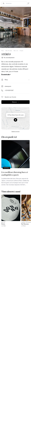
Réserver (14, 102)
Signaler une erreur (16, 131)
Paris (2, 50)
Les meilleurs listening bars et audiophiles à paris (14, 173)
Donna (3, 224)
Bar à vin (16, 50)
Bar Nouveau (25, 224)
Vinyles (21, 50)
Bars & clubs (9, 50)
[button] (15, 120)
